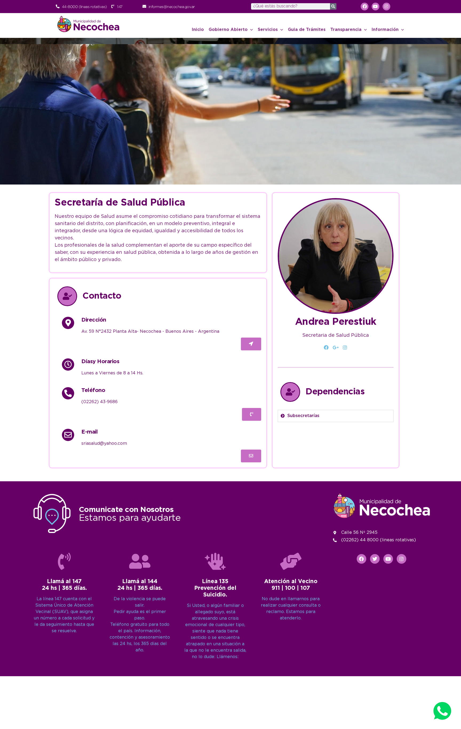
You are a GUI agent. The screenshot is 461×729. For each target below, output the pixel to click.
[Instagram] (386, 6)
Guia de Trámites (306, 30)
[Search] (333, 6)
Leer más (198, 170)
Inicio (198, 30)
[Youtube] (375, 6)
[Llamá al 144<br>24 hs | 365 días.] (139, 561)
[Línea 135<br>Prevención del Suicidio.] (215, 561)
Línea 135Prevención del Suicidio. (215, 588)
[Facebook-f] (364, 6)
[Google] (335, 348)
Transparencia (345, 30)
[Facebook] (326, 348)
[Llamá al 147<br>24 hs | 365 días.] (64, 561)
